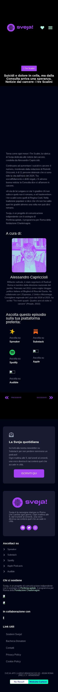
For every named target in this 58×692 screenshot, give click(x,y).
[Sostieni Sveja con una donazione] (42, 28)
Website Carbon (38, 681)
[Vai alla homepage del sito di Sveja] (19, 27)
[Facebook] (22, 527)
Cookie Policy (13, 661)
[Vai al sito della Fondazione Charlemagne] (4, 602)
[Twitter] (29, 527)
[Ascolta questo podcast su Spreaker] (12, 331)
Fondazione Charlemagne (27, 590)
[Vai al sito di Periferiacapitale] (4, 596)
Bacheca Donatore (16, 641)
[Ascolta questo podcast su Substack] (36, 331)
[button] (50, 27)
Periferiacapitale (28, 588)
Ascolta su (15, 338)
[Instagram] (35, 527)
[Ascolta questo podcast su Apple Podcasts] (36, 352)
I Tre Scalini (29, 68)
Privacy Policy (13, 654)
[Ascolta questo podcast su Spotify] (12, 352)
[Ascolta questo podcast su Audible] (12, 373)
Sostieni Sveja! (14, 634)
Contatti (10, 648)
